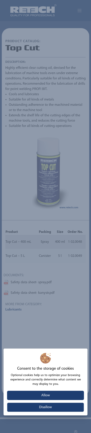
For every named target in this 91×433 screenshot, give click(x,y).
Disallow (45, 407)
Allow (45, 395)
